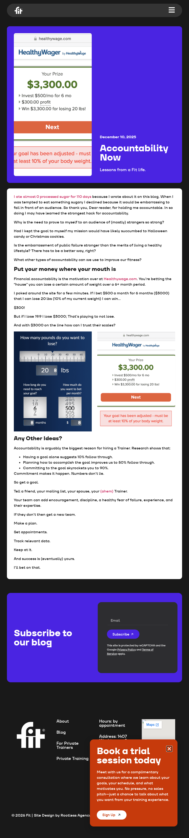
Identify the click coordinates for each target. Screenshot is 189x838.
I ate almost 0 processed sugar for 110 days (53, 196)
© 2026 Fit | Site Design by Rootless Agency (51, 815)
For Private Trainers (67, 745)
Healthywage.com (120, 278)
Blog (61, 732)
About (62, 721)
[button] (169, 748)
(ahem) (107, 491)
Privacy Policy (126, 649)
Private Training (72, 758)
